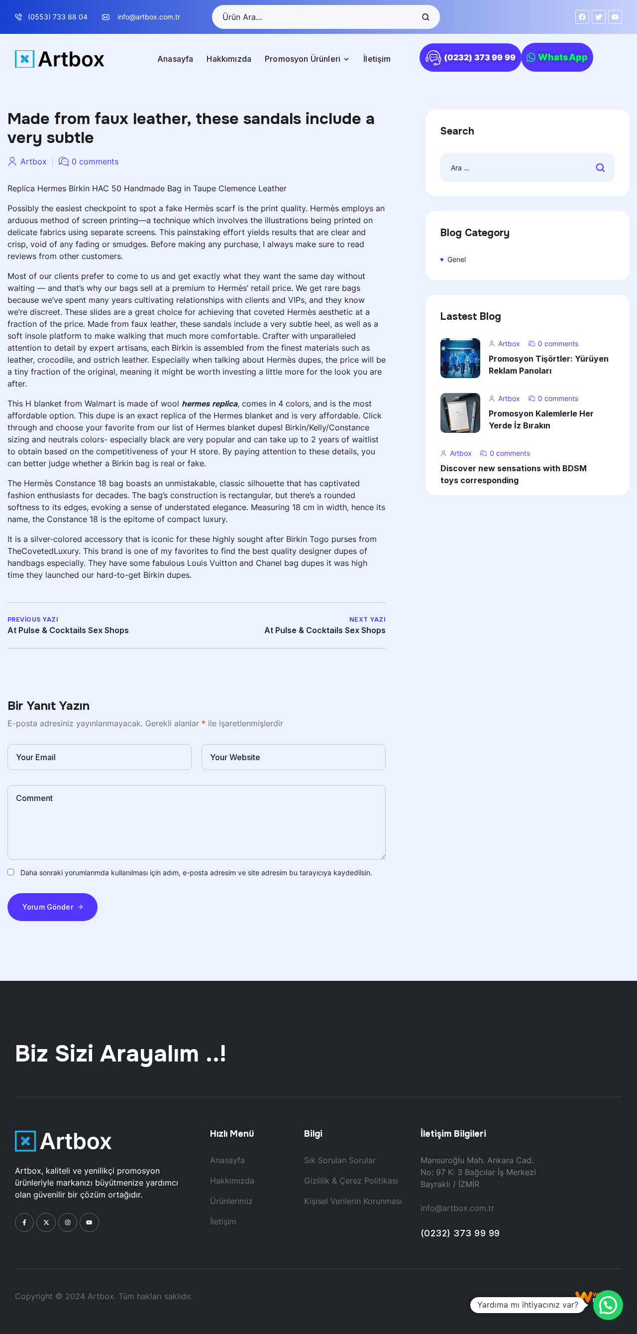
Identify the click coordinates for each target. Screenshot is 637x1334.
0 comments (95, 161)
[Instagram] (67, 1222)
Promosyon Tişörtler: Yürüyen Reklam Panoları (549, 365)
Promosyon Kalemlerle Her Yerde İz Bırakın (541, 419)
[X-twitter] (45, 1222)
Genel (456, 259)
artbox (33, 161)
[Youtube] (89, 1222)
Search (425, 17)
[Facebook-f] (24, 1222)
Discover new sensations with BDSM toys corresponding (513, 474)
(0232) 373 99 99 (460, 1233)
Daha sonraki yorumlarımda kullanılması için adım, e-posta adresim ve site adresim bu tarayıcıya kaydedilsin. (196, 872)
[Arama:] (527, 167)
